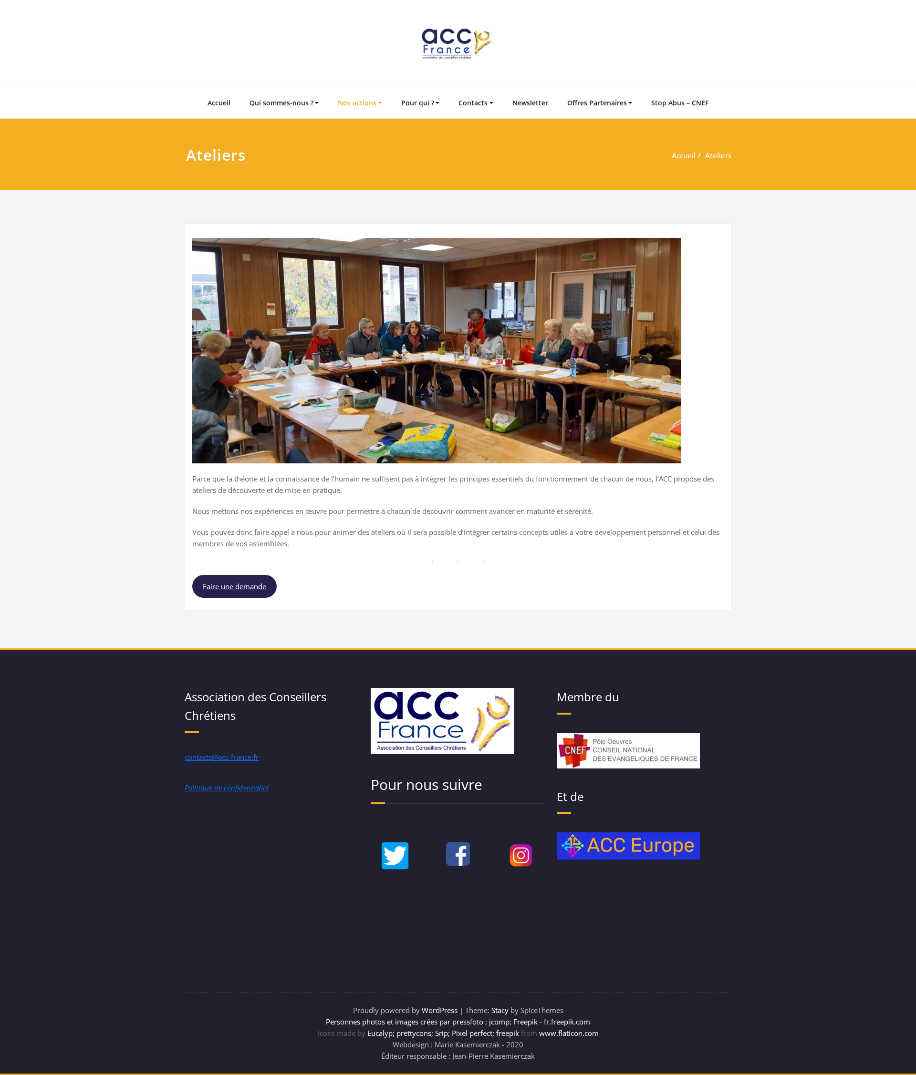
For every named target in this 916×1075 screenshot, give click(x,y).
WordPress (440, 1010)
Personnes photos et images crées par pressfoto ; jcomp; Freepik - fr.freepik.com (458, 1021)
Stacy (500, 1010)
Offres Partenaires (597, 102)
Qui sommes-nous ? (281, 102)
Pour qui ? (417, 102)
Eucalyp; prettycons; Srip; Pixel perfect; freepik (443, 1033)
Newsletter (530, 102)
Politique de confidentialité (227, 787)
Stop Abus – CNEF (679, 102)
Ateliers (718, 155)
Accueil (219, 102)
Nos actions (357, 102)
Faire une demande (234, 586)
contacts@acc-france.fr (222, 757)
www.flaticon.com (569, 1033)
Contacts (473, 102)
